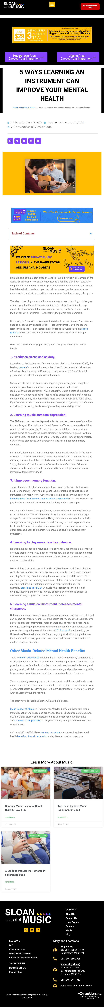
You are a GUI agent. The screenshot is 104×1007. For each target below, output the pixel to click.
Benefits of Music (27, 107)
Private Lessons (17, 949)
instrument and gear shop (27, 720)
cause (22, 367)
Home (15, 107)
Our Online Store (17, 968)
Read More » (10, 817)
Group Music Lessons (20, 953)
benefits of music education (32, 736)
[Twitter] (32, 930)
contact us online (50, 732)
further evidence (28, 657)
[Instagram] (38, 930)
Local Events (72, 922)
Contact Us (71, 918)
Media (69, 930)
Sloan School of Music (22, 708)
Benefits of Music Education (23, 957)
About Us (70, 914)
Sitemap (45, 995)
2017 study (61, 630)
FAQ (11, 945)
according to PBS (29, 587)
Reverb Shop (15, 972)
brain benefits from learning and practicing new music (39, 498)
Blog (68, 934)
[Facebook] (26, 930)
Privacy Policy (27, 997)
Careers (70, 926)
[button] (52, 4)
